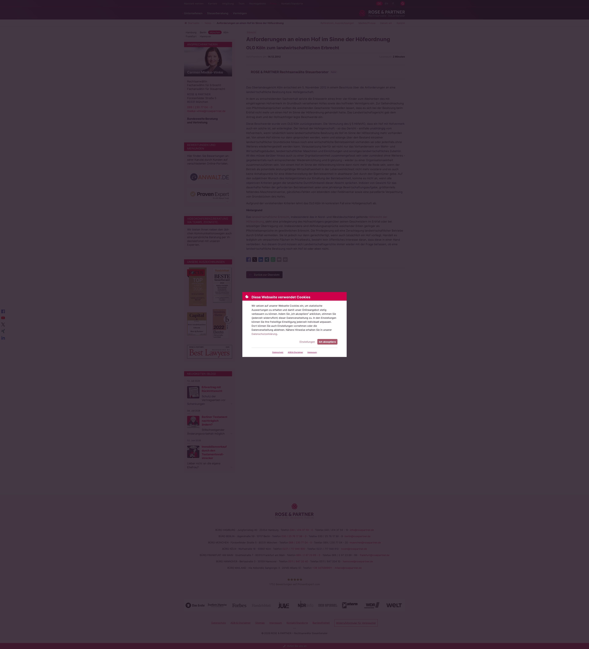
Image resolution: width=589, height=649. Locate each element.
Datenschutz (277, 352)
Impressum (312, 352)
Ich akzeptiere (327, 341)
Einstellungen (307, 341)
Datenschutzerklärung (264, 333)
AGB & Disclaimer (295, 352)
